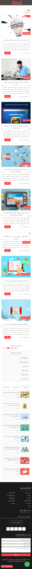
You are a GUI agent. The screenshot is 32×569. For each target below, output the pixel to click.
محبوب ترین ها (16, 387)
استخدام (29, 498)
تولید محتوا (25, 370)
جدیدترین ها (25, 387)
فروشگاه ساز (12, 498)
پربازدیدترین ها (6, 387)
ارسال (16, 554)
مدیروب (9, 561)
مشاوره (13, 503)
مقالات (29, 506)
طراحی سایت (24, 379)
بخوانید (7, 53)
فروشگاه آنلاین (24, 358)
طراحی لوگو (24, 374)
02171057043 (7, 566)
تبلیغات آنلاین (12, 492)
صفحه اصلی (28, 492)
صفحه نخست (13, 348)
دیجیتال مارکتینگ (23, 362)
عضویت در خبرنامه (16, 522)
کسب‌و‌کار (25, 366)
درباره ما (29, 495)
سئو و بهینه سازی (11, 495)
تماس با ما (28, 503)
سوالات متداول (27, 500)
